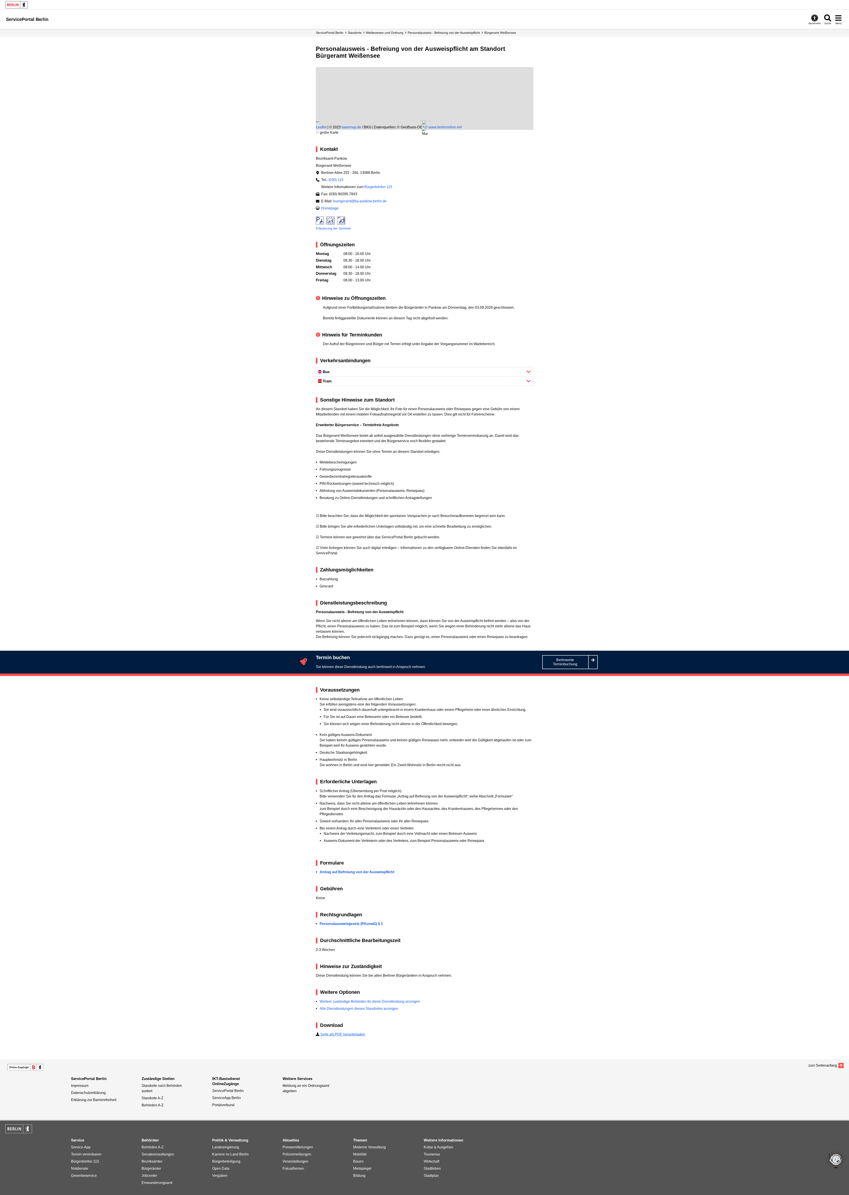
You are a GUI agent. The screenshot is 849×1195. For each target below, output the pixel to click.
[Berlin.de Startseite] (16, 4)
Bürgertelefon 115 (378, 187)
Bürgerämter (151, 1168)
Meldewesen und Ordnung (384, 32)
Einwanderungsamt (157, 1183)
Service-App (81, 1147)
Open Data (220, 1168)
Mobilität (359, 1154)
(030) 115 (336, 180)
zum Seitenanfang (822, 1065)
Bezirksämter (152, 1161)
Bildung (359, 1175)
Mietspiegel (362, 1168)
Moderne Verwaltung (369, 1147)
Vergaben (220, 1175)
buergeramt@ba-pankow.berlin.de (360, 201)
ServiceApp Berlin (226, 1098)
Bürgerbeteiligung (226, 1161)
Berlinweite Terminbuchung (565, 662)
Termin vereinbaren (86, 1154)
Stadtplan (431, 1175)
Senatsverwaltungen (158, 1154)
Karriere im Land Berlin (230, 1154)
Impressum (79, 1086)
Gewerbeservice (84, 1175)
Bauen (358, 1161)
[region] (424, 84)
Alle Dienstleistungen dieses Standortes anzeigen (359, 1008)
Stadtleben (432, 1168)
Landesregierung (225, 1147)
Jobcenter (149, 1175)
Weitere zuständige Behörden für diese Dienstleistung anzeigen (370, 1001)
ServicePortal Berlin (329, 32)
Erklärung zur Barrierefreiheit (93, 1100)
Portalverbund (223, 1105)
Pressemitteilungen (298, 1147)
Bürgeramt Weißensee (500, 32)
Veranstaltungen (295, 1161)
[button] (424, 132)
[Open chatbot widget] (836, 1161)
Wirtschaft (431, 1161)
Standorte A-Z (152, 1098)
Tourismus (432, 1154)
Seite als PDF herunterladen (342, 1034)
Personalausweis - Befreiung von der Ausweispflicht (444, 32)
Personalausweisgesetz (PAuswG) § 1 (351, 924)
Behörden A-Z (153, 1105)
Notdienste (79, 1168)
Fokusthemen (293, 1168)
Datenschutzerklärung (88, 1093)
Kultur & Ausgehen (438, 1147)
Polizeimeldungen (297, 1154)
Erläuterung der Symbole (333, 228)
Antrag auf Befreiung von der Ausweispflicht (357, 872)
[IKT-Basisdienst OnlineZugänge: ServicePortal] (25, 1067)
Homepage (330, 208)
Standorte (355, 32)
